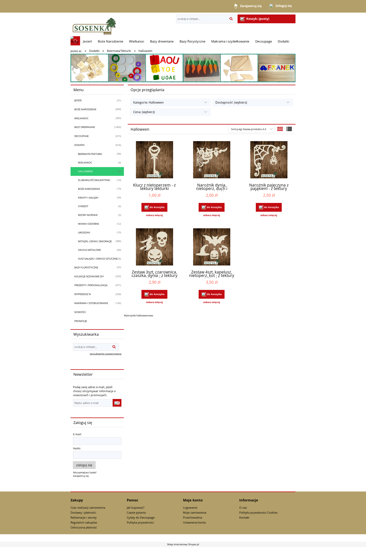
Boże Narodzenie (85, 109)
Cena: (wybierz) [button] (144, 112)
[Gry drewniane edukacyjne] (183, 67)
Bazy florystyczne (86, 267)
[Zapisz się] (117, 403)
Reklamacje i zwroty (84, 517)
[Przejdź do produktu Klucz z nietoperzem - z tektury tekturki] (154, 160)
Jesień (78, 100)
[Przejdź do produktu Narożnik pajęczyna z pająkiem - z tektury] (269, 160)
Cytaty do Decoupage (141, 517)
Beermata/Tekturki (90, 154)
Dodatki (79, 145)
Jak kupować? (135, 507)
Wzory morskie (88, 215)
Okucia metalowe (89, 250)
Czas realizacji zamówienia (88, 507)
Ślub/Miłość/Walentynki (94, 180)
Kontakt (244, 517)
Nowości (80, 312)
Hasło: (77, 448)
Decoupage (81, 136)
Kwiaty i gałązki (88, 197)
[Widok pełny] (289, 129)
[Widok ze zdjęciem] (280, 129)
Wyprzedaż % (82, 294)
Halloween (85, 171)
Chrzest (83, 206)
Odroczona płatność (84, 527)
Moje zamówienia (194, 512)
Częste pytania (136, 512)
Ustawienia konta (194, 522)
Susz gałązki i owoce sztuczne (97, 258)
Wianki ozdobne (88, 223)
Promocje (80, 321)
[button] (154, 215)
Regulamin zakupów (84, 522)
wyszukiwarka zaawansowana (105, 353)
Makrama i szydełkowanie (91, 303)
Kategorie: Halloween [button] (148, 102)
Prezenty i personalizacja (91, 285)
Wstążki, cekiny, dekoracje (95, 241)
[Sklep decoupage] (94, 24)
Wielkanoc (81, 118)
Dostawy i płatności (83, 512)
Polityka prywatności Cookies (258, 512)
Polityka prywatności (140, 522)
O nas (243, 507)
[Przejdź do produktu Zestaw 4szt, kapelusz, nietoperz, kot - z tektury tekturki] (211, 247)
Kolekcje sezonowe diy (89, 276)
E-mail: (77, 434)
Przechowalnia (192, 517)
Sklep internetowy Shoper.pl (183, 544)
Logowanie (190, 507)
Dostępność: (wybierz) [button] (231, 102)
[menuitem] (87, 41)
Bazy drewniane (84, 127)
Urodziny (84, 232)
